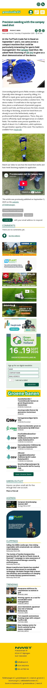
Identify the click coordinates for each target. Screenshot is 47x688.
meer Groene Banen (23, 474)
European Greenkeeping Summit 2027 (27, 503)
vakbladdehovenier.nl (28, 680)
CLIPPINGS (12, 540)
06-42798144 (23, 669)
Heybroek (18, 129)
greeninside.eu (28, 683)
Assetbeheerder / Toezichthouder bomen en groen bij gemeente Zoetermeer (28, 402)
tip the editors (14, 236)
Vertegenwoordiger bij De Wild (28, 419)
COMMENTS (8, 225)
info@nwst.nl (23, 662)
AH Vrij (29, 52)
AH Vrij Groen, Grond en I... (12, 215)
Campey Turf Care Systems (12, 210)
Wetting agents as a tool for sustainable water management (29, 600)
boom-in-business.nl (13, 683)
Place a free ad (12, 491)
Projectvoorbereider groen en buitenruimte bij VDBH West (29, 427)
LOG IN (7, 220)
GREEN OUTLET (14, 481)
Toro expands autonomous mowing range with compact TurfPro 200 (29, 618)
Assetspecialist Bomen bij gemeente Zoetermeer (28, 411)
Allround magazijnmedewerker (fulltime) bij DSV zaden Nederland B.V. (27, 456)
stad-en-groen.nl (36, 678)
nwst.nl (39, 683)
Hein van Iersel (8, 33)
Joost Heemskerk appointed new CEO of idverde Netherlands (29, 609)
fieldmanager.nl (8, 678)
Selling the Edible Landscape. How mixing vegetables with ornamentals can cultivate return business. (23, 547)
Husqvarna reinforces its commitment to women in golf (28, 590)
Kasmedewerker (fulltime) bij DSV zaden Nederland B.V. (29, 446)
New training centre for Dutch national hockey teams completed (27, 627)
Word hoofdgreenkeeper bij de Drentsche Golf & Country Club (29, 466)
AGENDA (11, 498)
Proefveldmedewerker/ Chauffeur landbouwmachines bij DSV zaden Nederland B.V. (28, 437)
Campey (24, 50)
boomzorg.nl (13, 680)
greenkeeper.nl (22, 678)
